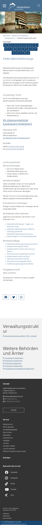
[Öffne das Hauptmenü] (4, 6)
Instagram (14, 478)
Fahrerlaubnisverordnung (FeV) (18, 259)
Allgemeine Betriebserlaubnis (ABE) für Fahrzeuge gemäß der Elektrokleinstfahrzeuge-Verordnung (21, 231)
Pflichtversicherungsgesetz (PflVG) (19, 261)
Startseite (6, 35)
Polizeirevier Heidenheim (14, 366)
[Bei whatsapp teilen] (21, 297)
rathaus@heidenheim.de (14, 396)
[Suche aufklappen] (39, 5)
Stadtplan (6, 440)
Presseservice (8, 438)
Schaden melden (9, 446)
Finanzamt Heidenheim (13, 363)
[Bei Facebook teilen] (6, 297)
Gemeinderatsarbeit (10, 430)
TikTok (12, 483)
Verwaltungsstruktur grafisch (20, 336)
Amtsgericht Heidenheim (14, 361)
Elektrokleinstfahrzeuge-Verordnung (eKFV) (22, 244)
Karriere (6, 443)
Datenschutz (6, 516)
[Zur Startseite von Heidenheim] (19, 5)
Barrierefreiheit (7, 518)
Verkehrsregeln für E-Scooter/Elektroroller (22, 236)
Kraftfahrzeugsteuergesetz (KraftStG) (20, 264)
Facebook (13, 472)
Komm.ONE (13, 510)
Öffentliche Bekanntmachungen (14, 451)
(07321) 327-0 (11, 399)
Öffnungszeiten (8, 427)
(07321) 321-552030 (15, 149)
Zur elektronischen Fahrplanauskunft (16, 138)
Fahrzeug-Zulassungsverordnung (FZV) (21, 254)
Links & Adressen (9, 448)
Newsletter (7, 435)
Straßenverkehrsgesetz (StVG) (17, 246)
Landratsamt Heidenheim (14, 358)
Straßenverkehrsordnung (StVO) (18, 256)
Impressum (6, 513)
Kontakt (13, 410)
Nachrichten (7, 432)
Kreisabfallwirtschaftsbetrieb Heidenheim (19, 369)
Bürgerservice (10, 38)
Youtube (13, 489)
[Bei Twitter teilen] (14, 297)
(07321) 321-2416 (16, 146)
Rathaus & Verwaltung (20, 35)
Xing (12, 495)
